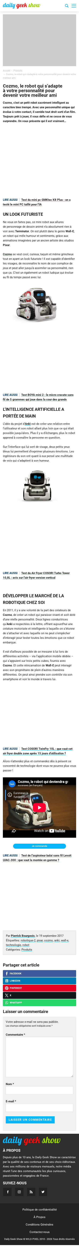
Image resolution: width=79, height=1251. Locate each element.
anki (57, 940)
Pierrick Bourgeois (23, 936)
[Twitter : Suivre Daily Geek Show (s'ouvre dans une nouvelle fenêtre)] (43, 1191)
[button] (74, 6)
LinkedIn (15, 980)
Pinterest (16, 988)
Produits (26, 949)
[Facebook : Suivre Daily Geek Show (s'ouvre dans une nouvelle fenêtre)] (7, 1191)
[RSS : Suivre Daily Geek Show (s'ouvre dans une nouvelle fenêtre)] (31, 1191)
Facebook (15, 973)
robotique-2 (28, 940)
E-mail (11, 1101)
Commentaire (15, 1034)
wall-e (64, 940)
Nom (10, 1084)
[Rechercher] (66, 6)
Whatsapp (16, 1002)
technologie (13, 945)
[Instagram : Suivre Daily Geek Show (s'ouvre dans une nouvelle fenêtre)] (19, 1191)
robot (25, 945)
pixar (40, 940)
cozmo (48, 940)
